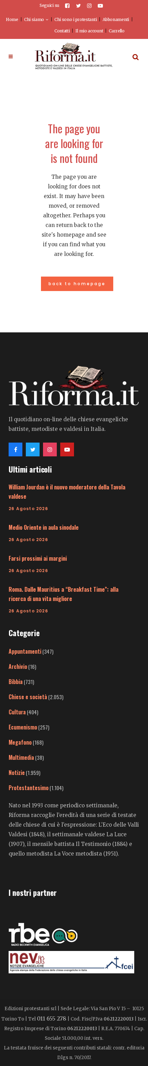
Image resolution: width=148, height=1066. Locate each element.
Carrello (117, 30)
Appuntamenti (25, 651)
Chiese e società (28, 697)
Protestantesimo (29, 788)
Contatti (62, 30)
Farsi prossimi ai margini (38, 558)
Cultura (17, 712)
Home (12, 19)
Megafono (20, 742)
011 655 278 (51, 1018)
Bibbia (16, 681)
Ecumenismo (23, 727)
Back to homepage (77, 284)
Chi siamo (34, 19)
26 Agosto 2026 (28, 508)
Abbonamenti (116, 19)
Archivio (18, 666)
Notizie (17, 772)
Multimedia (21, 757)
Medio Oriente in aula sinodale (43, 527)
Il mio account (89, 30)
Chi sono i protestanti (75, 19)
